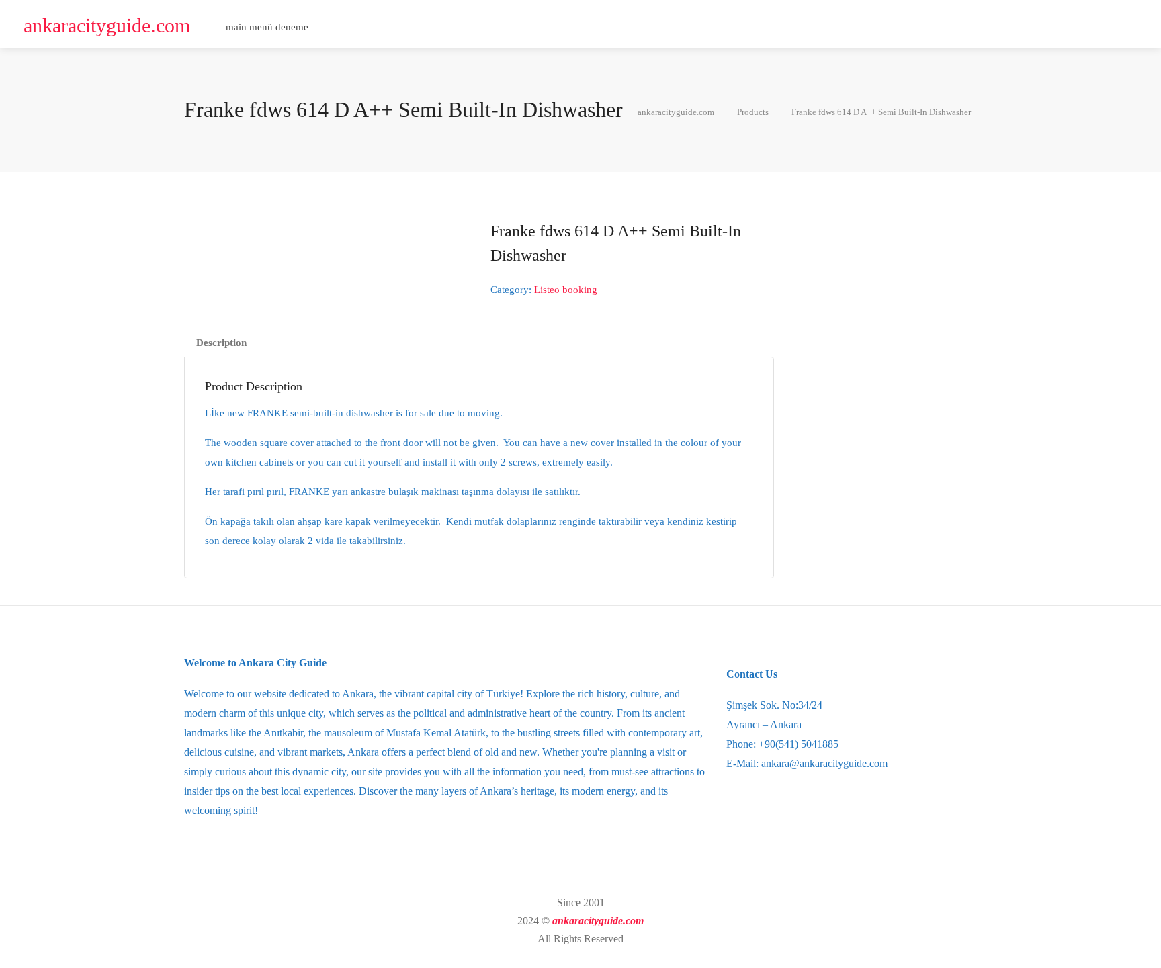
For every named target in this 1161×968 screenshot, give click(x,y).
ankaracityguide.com (107, 25)
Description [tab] (221, 342)
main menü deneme (267, 26)
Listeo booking (565, 289)
